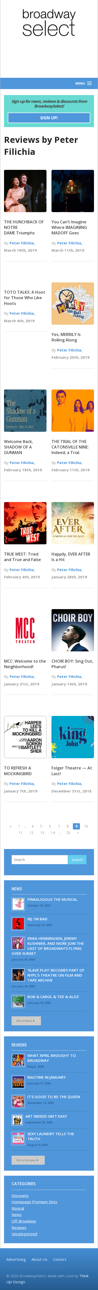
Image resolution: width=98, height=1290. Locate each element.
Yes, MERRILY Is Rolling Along (66, 337)
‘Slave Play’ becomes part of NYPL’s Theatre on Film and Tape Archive (55, 975)
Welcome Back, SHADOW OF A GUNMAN (18, 447)
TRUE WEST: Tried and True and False (22, 556)
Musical (18, 1208)
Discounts (20, 1195)
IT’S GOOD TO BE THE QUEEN (53, 1096)
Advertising (16, 1259)
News (17, 888)
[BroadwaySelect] (49, 22)
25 (68, 832)
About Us (39, 1259)
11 (21, 832)
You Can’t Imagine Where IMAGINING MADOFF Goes (69, 227)
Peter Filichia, (22, 242)
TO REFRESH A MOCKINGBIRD (18, 770)
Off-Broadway (24, 1220)
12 (31, 832)
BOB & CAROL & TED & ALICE (53, 996)
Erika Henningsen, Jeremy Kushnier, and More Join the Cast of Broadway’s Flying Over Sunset (48, 946)
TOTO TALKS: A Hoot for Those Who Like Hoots (24, 297)
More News (24, 1021)
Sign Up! (49, 118)
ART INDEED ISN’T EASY (46, 1116)
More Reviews (26, 1160)
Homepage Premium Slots (34, 1201)
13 (42, 832)
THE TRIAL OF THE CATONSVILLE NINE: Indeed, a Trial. (70, 447)
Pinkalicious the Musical (52, 899)
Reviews (19, 1044)
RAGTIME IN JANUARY (46, 1077)
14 (53, 832)
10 (86, 826)
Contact (59, 1259)
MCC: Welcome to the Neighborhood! (25, 663)
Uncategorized (24, 1233)
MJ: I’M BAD (37, 918)
